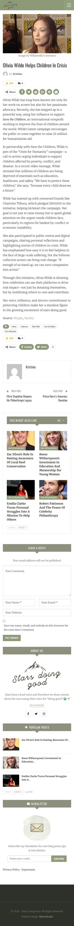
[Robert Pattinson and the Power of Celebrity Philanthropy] (53, 490)
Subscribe (59, 859)
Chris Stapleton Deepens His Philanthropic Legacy (19, 398)
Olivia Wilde (36, 326)
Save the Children (49, 326)
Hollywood (24, 326)
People (18, 318)
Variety (29, 318)
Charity (14, 326)
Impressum (28, 869)
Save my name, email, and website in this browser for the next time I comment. (36, 627)
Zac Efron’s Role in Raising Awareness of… (45, 739)
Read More (37, 705)
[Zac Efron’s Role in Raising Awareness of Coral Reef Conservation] (21, 441)
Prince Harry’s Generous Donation (55, 398)
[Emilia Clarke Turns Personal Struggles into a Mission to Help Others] (21, 490)
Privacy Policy (11, 869)
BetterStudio (46, 916)
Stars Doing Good (10, 331)
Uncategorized (16, 448)
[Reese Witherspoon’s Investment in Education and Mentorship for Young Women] (53, 441)
